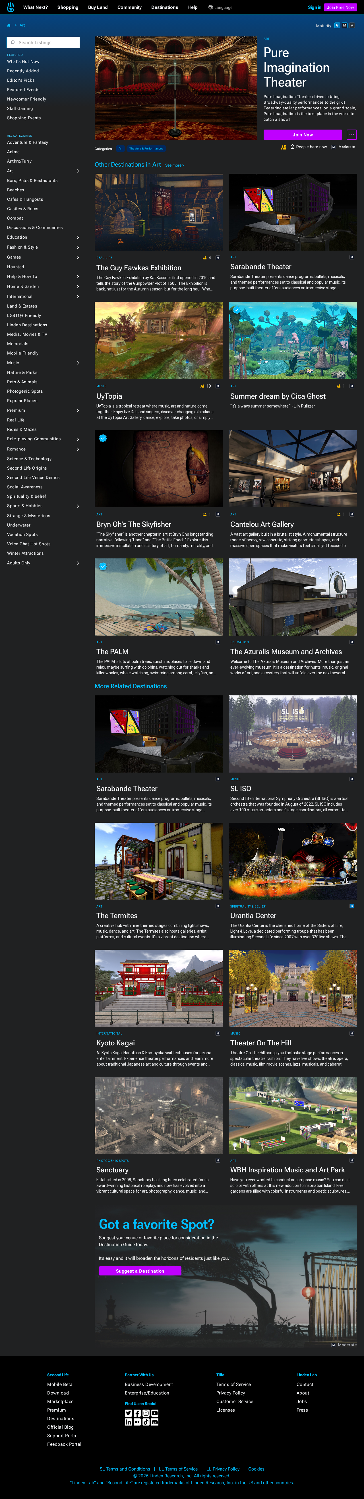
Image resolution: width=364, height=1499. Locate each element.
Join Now (303, 135)
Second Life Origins (27, 468)
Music (13, 362)
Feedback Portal (64, 1444)
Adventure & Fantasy (27, 142)
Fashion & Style (22, 247)
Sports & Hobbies (24, 505)
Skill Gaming (20, 108)
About (303, 1393)
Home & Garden (23, 286)
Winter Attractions (25, 553)
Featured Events (23, 89)
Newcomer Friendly (26, 99)
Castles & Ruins (22, 208)
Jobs (302, 1401)
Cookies (256, 1469)
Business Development (149, 1384)
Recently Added (23, 70)
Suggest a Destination (140, 1271)
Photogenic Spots (25, 391)
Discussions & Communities (35, 227)
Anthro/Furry (19, 161)
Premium (16, 410)
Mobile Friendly (23, 353)
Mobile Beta (60, 1384)
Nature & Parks (22, 372)
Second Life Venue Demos (33, 477)
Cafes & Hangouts (25, 199)
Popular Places (22, 400)
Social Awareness (24, 487)
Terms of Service (233, 1384)
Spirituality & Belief (26, 496)
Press (302, 1410)
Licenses (225, 1410)
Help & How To (22, 276)
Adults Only (18, 563)
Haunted (15, 266)
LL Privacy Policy (222, 1469)
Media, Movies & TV (27, 334)
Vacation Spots (22, 534)
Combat (15, 218)
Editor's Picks (20, 80)
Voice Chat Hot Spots (28, 543)
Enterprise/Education (147, 1393)
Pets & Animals (22, 381)
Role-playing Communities (34, 438)
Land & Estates (22, 306)
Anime (13, 151)
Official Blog (60, 1427)
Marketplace (60, 1401)
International (20, 296)
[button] (35, 7)
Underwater (18, 525)
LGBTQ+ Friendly (24, 315)
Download (58, 1393)
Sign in (314, 7)
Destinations (60, 1418)
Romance (16, 449)
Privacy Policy (230, 1393)
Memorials (17, 343)
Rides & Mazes (22, 429)
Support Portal (62, 1435)
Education (17, 237)
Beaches (15, 190)
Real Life (16, 420)
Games (14, 257)
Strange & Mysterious (28, 515)
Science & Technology (29, 458)
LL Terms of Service (178, 1469)
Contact (305, 1384)
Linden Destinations (27, 324)
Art (22, 25)
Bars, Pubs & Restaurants (32, 180)
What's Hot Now (23, 61)
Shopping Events (24, 117)
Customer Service (234, 1401)
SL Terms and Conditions (125, 1469)
